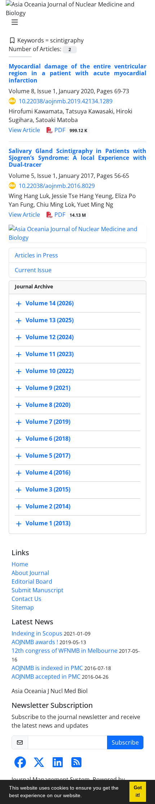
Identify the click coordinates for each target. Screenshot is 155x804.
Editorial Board (32, 581)
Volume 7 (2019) (48, 422)
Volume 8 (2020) (48, 405)
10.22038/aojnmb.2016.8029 (57, 186)
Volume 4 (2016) (48, 473)
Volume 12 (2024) (50, 337)
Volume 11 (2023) (50, 354)
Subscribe (125, 742)
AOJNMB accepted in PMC (46, 677)
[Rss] (76, 764)
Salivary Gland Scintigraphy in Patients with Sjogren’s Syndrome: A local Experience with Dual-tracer (77, 158)
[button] (84, 796)
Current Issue (33, 270)
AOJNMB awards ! (35, 642)
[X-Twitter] (39, 764)
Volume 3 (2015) (48, 490)
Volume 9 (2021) (48, 388)
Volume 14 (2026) (50, 303)
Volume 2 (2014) (48, 507)
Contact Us (26, 599)
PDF (70, 130)
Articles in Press (36, 255)
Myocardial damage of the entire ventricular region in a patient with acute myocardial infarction (77, 73)
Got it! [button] (138, 791)
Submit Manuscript (37, 590)
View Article (24, 130)
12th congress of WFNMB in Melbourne (65, 651)
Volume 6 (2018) (48, 439)
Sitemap (23, 607)
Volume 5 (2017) (48, 456)
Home (20, 564)
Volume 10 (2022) (50, 371)
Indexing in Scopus (37, 633)
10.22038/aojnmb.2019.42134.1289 (65, 101)
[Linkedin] (57, 764)
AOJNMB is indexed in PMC (47, 668)
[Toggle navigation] (75, 22)
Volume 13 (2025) (50, 320)
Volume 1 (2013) (48, 523)
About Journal (30, 573)
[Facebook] (20, 764)
